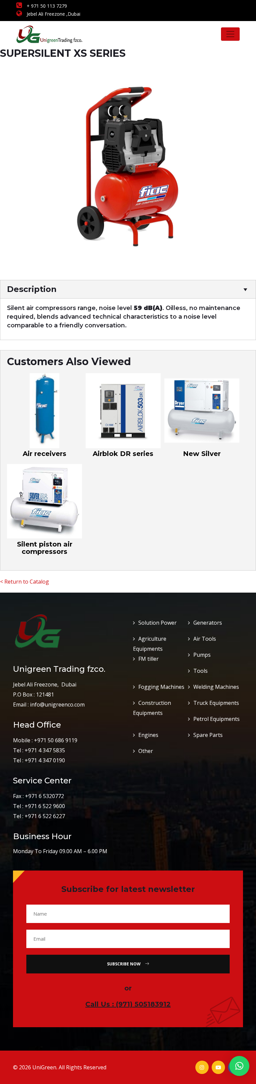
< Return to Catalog (24, 581)
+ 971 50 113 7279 (46, 6)
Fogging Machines (161, 686)
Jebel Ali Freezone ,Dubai (52, 14)
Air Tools (204, 638)
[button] (239, 1066)
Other (145, 751)
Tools (200, 670)
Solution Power (157, 622)
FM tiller (148, 658)
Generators (207, 622)
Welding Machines (216, 686)
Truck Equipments (216, 703)
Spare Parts (208, 735)
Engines (148, 735)
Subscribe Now (124, 964)
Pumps (202, 654)
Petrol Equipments (216, 719)
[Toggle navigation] (230, 34)
